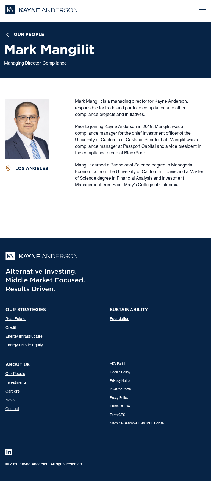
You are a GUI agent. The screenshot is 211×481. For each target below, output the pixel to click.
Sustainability (129, 309)
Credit (10, 328)
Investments (16, 383)
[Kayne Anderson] (41, 12)
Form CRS (117, 415)
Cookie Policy (120, 372)
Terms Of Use (120, 406)
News (10, 400)
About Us (17, 364)
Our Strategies (25, 309)
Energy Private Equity (24, 345)
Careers (12, 392)
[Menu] (202, 10)
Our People (29, 34)
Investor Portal (120, 389)
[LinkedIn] (8, 452)
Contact (12, 409)
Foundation (119, 319)
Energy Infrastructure (24, 337)
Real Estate (15, 319)
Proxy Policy (119, 398)
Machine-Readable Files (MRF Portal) (137, 423)
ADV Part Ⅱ (118, 364)
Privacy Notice (120, 381)
